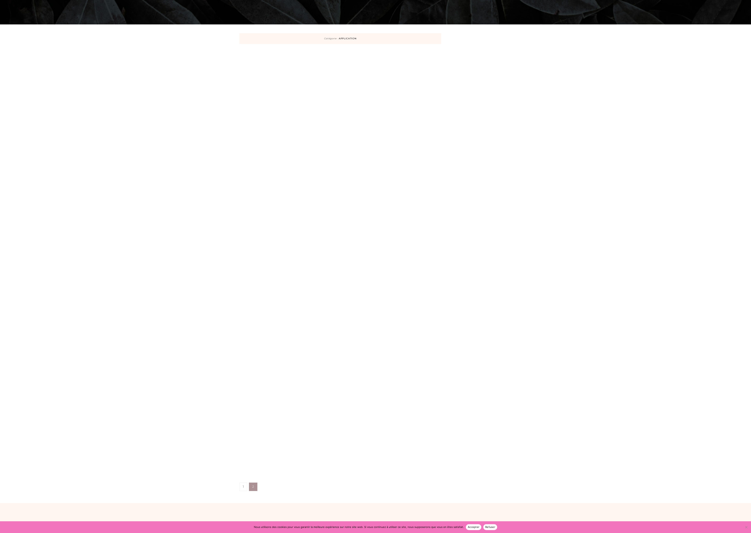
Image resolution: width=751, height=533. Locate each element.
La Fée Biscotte (353, 85)
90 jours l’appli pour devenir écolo (383, 70)
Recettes (212, 4)
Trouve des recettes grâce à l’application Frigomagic (381, 210)
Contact (539, 4)
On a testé (258, 4)
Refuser (490, 527)
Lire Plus (349, 120)
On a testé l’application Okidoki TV (375, 408)
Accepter (473, 527)
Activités (235, 4)
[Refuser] (746, 527)
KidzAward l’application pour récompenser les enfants (377, 309)
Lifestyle (517, 4)
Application (346, 56)
